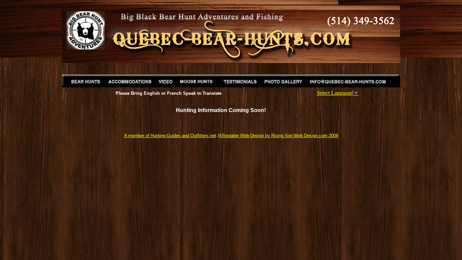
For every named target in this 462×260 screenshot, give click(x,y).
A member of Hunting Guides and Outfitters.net (170, 135)
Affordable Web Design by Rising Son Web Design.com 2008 (278, 135)
